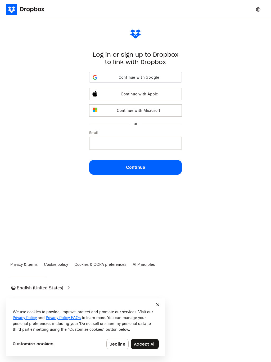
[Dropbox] (27, 9)
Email (93, 133)
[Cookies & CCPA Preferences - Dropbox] (85, 327)
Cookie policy (56, 264)
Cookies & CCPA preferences (100, 264)
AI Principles (144, 264)
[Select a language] (258, 9)
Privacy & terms (24, 264)
